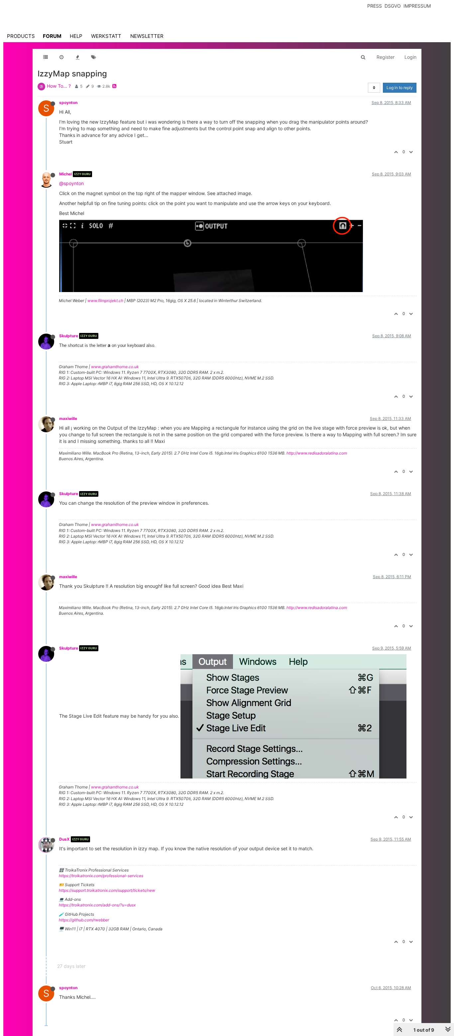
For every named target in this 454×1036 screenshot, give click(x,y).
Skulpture (68, 335)
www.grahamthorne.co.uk (115, 366)
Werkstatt (106, 36)
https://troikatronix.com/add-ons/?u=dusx (97, 904)
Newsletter (147, 36)
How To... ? (59, 86)
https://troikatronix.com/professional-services (101, 875)
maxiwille (68, 418)
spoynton (68, 102)
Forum (52, 36)
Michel (65, 173)
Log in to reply (400, 87)
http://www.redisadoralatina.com (316, 453)
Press (374, 6)
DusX (64, 839)
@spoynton (71, 183)
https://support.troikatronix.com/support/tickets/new (107, 890)
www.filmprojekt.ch (105, 300)
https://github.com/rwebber (84, 919)
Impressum (417, 6)
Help (76, 36)
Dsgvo (393, 6)
